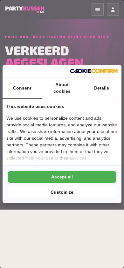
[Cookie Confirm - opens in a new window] (94, 71)
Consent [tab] (22, 87)
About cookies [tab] (62, 88)
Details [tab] (101, 87)
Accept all (62, 176)
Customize (62, 192)
